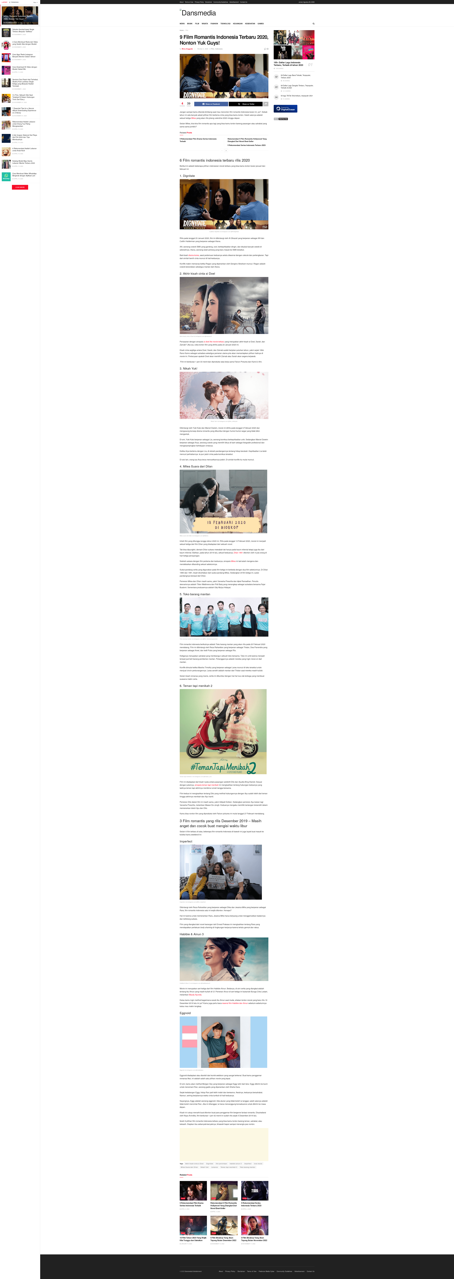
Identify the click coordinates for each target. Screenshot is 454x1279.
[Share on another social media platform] (265, 104)
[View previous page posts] (222, 150)
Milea (193, 118)
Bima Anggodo (187, 49)
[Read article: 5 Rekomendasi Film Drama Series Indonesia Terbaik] (193, 1190)
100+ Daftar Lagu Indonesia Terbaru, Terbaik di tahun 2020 (288, 64)
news (182, 23)
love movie (258, 1164)
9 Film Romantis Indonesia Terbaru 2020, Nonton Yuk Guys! (18, 17)
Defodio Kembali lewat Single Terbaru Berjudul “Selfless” (23, 30)
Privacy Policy (199, 2)
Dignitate (209, 1164)
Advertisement (234, 2)
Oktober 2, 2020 (202, 49)
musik (189, 23)
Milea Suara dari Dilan (189, 1167)
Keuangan (237, 23)
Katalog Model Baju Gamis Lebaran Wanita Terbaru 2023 (23, 162)
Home (182, 30)
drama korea (193, 255)
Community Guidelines (220, 2)
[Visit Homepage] (198, 12)
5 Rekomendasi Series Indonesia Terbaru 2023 (247, 145)
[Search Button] (313, 23)
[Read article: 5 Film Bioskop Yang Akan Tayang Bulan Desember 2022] (224, 1225)
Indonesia (219, 49)
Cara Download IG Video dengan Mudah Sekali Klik (24, 68)
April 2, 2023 (246, 1209)
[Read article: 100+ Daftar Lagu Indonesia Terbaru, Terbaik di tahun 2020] (294, 44)
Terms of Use (189, 2)
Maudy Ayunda (195, 994)
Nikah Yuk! (205, 1167)
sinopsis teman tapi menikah (207, 785)
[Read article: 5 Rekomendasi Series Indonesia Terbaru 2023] (254, 1190)
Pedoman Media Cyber (266, 1271)
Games (261, 23)
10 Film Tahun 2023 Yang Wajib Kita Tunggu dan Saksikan (193, 1239)
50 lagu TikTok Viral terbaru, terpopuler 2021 (297, 95)
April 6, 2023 (185, 1209)
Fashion (214, 23)
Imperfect (247, 1164)
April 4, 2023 (216, 1211)
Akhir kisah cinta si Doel (194, 1164)
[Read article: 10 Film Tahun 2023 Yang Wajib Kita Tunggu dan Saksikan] (193, 1225)
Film (197, 23)
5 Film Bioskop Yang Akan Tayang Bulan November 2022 (254, 1239)
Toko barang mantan (247, 1167)
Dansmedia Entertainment (193, 1271)
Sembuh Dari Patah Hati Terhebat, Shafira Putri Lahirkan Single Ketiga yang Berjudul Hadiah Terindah (25, 82)
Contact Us (243, 2)
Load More (20, 187)
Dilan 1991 (238, 552)
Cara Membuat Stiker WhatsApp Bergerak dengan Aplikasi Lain (24, 174)
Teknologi (225, 23)
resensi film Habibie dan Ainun (235, 1003)
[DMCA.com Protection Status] (281, 118)
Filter (34, 2)
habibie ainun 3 (236, 1164)
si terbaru (214, 341)
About (181, 2)
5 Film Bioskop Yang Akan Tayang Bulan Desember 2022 (223, 1239)
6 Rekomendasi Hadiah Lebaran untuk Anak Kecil (24, 149)
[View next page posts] (226, 150)
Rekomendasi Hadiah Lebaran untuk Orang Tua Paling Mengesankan (23, 123)
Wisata (205, 23)
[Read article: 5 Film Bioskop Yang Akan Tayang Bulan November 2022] (254, 1225)
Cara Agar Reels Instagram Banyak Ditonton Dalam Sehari (23, 55)
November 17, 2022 (248, 1244)
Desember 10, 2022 (218, 1244)
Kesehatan (250, 23)
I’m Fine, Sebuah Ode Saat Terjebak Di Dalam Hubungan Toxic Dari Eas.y (23, 97)
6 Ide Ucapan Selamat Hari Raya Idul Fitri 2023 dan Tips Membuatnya (24, 137)
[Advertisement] (224, 1144)
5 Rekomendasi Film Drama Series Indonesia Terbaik (198, 140)
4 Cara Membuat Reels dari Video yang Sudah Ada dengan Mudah (25, 43)
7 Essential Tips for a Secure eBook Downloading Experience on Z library (24, 110)
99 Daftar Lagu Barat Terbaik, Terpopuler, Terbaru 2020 (296, 76)
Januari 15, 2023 (186, 1244)
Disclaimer (208, 2)
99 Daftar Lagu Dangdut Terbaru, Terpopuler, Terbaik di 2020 (297, 86)
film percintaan (221, 1164)
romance (214, 1167)
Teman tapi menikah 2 (229, 1167)
